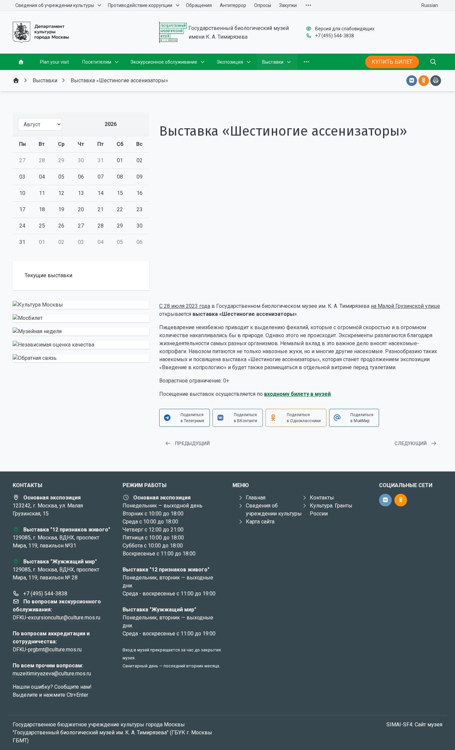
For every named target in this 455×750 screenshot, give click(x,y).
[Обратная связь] (81, 358)
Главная (255, 497)
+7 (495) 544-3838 (334, 35)
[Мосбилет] (81, 318)
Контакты (322, 497)
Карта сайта (260, 521)
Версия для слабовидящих (344, 28)
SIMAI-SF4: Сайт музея (414, 724)
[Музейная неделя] (81, 332)
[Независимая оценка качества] (81, 345)
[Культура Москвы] (81, 305)
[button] (300, 284)
